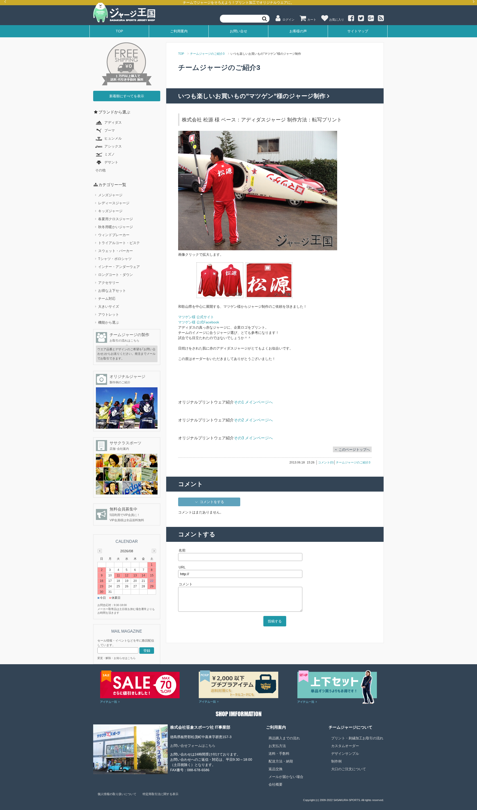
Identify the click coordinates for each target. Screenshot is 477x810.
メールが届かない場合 (286, 777)
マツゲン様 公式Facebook (198, 322)
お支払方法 (277, 746)
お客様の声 (298, 31)
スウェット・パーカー (115, 251)
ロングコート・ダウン (115, 275)
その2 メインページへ (253, 420)
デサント (111, 162)
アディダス (113, 122)
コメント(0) (326, 462)
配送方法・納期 (281, 761)
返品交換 (275, 769)
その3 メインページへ (253, 438)
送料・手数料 (279, 754)
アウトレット (108, 314)
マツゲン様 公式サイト (196, 317)
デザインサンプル (345, 754)
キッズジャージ (110, 211)
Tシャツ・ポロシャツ (115, 259)
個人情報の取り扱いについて (117, 794)
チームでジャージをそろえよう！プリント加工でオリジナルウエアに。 (238, 2)
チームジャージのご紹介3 (207, 53)
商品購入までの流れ (284, 738)
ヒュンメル (113, 138)
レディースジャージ (113, 203)
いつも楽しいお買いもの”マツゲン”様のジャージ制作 (252, 96)
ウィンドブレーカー (113, 235)
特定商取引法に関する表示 (160, 794)
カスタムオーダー (345, 746)
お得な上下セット (112, 291)
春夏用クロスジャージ (115, 219)
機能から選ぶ (108, 322)
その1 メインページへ (253, 402)
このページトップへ (354, 450)
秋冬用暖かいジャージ (115, 227)
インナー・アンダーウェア (119, 267)
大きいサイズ (108, 306)
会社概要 (275, 784)
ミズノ (109, 154)
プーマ (109, 130)
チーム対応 (107, 299)
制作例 (336, 761)
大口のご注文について (348, 769)
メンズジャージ (110, 195)
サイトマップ (357, 31)
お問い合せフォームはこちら (192, 746)
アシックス (113, 146)
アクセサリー (108, 283)
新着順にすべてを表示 (126, 96)
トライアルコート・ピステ (119, 243)
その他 (100, 170)
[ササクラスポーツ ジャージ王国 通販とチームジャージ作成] (124, 12)
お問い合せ (238, 31)
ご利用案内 (179, 31)
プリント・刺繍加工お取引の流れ (357, 738)
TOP (119, 31)
